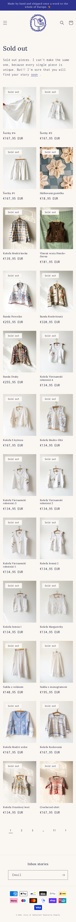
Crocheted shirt (50, 807)
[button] (5, 22)
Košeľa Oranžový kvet (16, 807)
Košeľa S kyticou (13, 440)
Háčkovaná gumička (52, 193)
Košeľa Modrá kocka (15, 253)
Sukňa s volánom (13, 686)
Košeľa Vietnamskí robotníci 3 (14, 502)
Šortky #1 (9, 193)
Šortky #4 (9, 133)
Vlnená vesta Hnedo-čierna (53, 255)
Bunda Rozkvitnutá (51, 316)
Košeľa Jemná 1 (12, 626)
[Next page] (65, 830)
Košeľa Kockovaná (51, 747)
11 (54, 830)
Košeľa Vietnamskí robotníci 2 (51, 502)
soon (34, 74)
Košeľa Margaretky (51, 626)
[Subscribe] (63, 875)
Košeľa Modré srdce (15, 747)
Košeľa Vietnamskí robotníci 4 (51, 378)
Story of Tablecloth (33, 915)
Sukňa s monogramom (53, 686)
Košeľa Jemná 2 (49, 563)
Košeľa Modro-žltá (51, 440)
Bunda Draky (10, 376)
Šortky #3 (46, 133)
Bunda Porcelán (12, 316)
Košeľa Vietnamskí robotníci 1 (14, 565)
